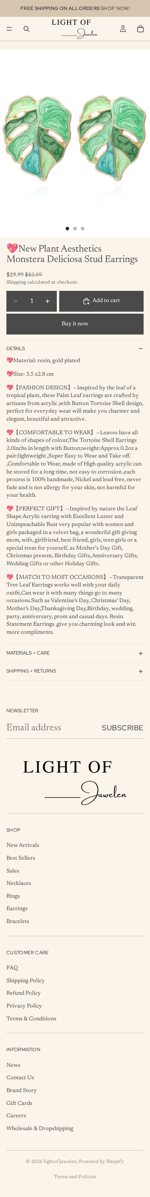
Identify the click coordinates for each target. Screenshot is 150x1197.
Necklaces (18, 884)
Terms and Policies (75, 1177)
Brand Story (21, 1091)
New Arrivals (22, 846)
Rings (13, 896)
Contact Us (20, 1078)
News (13, 1065)
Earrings (17, 909)
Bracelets (17, 922)
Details (15, 348)
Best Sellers (20, 858)
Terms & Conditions (31, 1019)
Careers (16, 1116)
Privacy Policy (24, 1006)
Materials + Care (28, 653)
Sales (12, 871)
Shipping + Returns (31, 671)
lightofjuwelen (60, 1161)
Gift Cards (19, 1103)
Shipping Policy (25, 981)
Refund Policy (23, 994)
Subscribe (123, 727)
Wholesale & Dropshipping (39, 1129)
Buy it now (75, 324)
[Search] (26, 29)
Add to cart (106, 301)
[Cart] (140, 29)
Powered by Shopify (101, 1161)
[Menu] (9, 29)
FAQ (12, 968)
